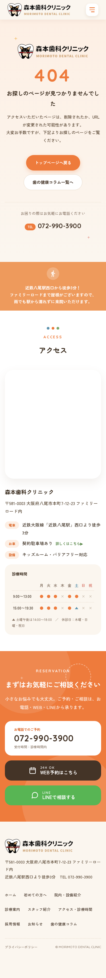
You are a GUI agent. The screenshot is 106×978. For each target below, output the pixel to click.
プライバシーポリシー (21, 947)
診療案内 (12, 909)
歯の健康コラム (64, 924)
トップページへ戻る (53, 162)
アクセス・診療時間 (75, 909)
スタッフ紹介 (39, 909)
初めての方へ (35, 894)
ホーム (10, 894)
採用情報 (12, 924)
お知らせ (35, 924)
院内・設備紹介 (67, 894)
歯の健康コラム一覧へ (53, 182)
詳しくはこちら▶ (69, 543)
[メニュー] (92, 10)
